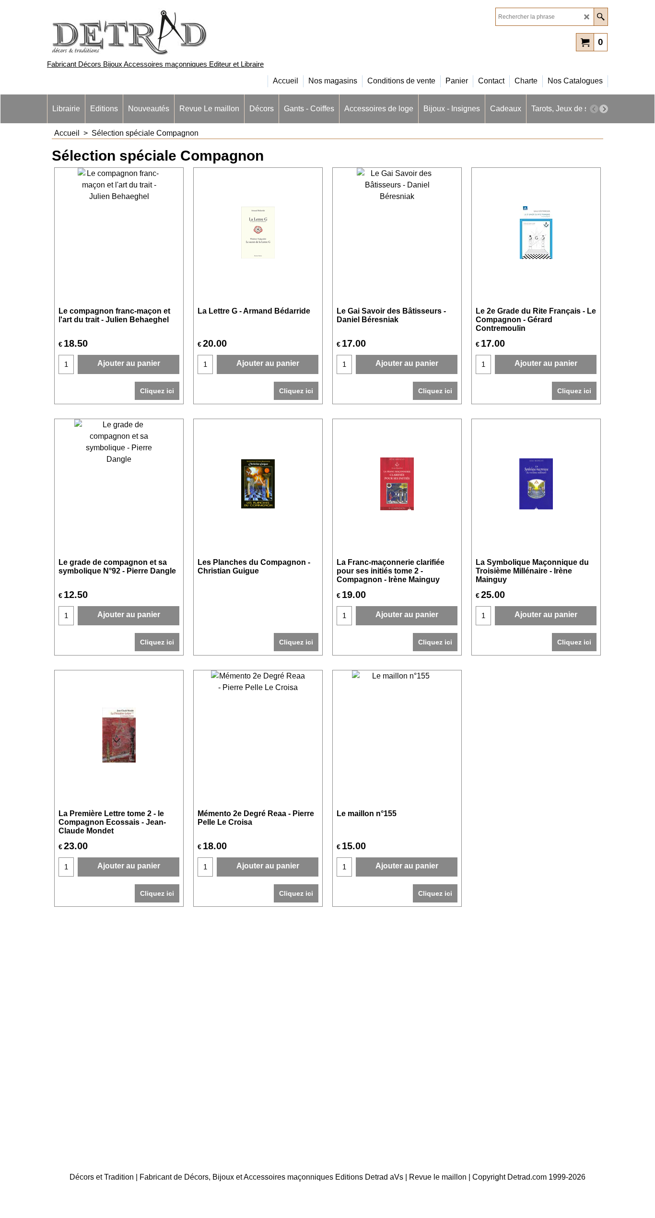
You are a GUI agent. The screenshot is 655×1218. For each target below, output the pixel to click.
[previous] (594, 109)
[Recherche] (601, 16)
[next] (603, 109)
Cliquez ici (157, 391)
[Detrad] (131, 31)
